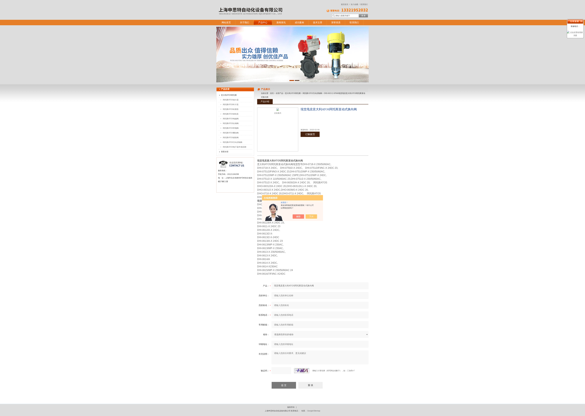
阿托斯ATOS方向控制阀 (232, 142)
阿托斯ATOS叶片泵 (231, 104)
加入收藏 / (355, 4)
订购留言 (310, 134)
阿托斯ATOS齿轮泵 (231, 114)
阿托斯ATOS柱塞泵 (231, 109)
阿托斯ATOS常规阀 (231, 128)
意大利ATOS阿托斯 (229, 95)
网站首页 (226, 22)
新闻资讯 (281, 22)
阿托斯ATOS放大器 (231, 100)
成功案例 (299, 22)
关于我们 (244, 22)
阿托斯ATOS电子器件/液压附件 (234, 147)
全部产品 (279, 93)
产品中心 (262, 22)
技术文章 (317, 22)
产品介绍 (265, 101)
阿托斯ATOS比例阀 (231, 123)
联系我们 (364, 4)
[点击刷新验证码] (301, 370)
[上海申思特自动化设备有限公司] (260, 7)
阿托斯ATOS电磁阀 (231, 119)
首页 (272, 93)
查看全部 (224, 152)
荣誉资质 (335, 22)
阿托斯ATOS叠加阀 (231, 133)
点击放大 (277, 113)
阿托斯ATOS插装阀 (231, 137)
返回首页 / (345, 4)
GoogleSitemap (313, 411)
